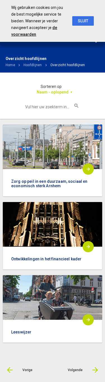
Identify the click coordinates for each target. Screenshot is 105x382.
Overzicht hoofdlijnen (67, 65)
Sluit (83, 21)
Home (10, 65)
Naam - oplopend (53, 92)
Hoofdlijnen (33, 65)
